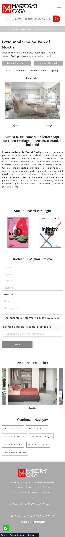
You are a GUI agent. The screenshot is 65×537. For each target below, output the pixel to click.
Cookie (13, 535)
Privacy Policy (53, 318)
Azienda (15, 482)
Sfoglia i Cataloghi (48, 63)
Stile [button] (43, 70)
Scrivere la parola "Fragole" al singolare (27, 326)
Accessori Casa (23, 487)
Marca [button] (8, 70)
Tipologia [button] (55, 70)
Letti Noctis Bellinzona (14, 452)
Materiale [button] (21, 70)
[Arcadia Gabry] (16, 125)
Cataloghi (47, 492)
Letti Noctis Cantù (12, 428)
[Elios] (48, 125)
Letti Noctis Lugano (38, 444)
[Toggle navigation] (59, 7)
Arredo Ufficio (42, 487)
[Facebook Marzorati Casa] (56, 504)
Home (15, 29)
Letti (41, 29)
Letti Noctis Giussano (14, 436)
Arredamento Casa (28, 29)
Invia (17, 344)
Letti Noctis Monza (13, 444)
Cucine (27, 482)
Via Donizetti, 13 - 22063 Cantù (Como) (29, 504)
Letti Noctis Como (37, 428)
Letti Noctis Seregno (41, 436)
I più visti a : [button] (32, 78)
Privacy (4, 535)
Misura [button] (33, 70)
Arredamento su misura (25, 492)
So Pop (49, 29)
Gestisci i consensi (29, 535)
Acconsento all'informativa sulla (33, 318)
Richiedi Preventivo (16, 63)
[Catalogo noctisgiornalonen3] (18, 232)
